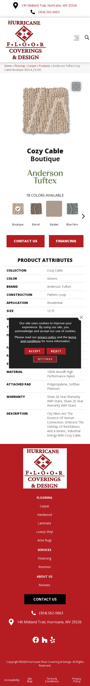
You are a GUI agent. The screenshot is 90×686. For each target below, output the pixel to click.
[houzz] (45, 640)
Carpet (32, 66)
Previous (6, 209)
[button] (45, 599)
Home (8, 66)
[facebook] (36, 640)
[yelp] (52, 640)
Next (83, 209)
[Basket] (54, 209)
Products (44, 66)
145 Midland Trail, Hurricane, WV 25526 (49, 5)
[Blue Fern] (72, 209)
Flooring (19, 66)
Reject (56, 351)
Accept (34, 351)
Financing (66, 241)
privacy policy (47, 337)
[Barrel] (36, 209)
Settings (45, 359)
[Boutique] (18, 209)
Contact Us (25, 241)
